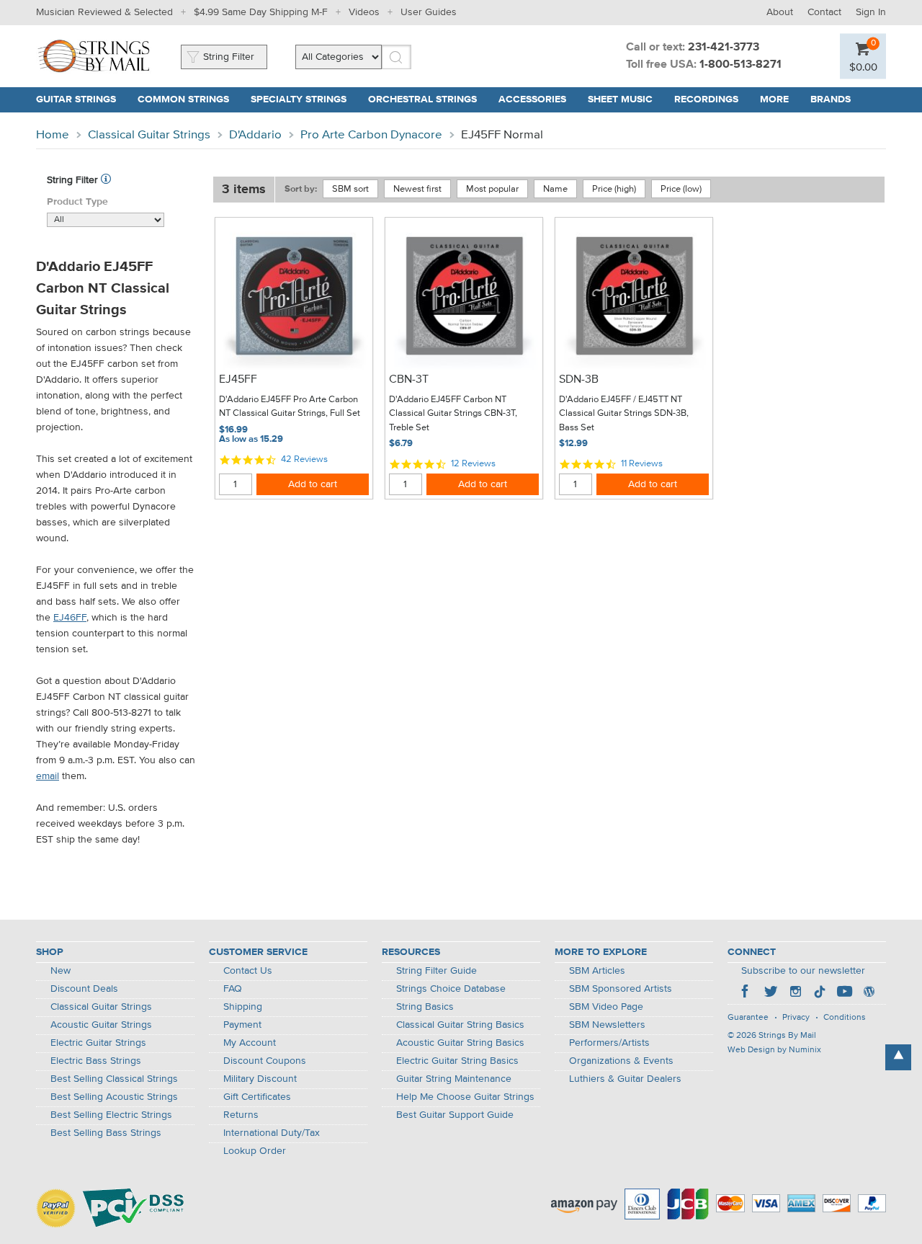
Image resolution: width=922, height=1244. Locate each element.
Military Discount (260, 1079)
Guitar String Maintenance (453, 1079)
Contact (824, 12)
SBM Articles (597, 971)
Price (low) (681, 189)
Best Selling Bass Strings (105, 1133)
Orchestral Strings (422, 99)
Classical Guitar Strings (149, 135)
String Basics (425, 1007)
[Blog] (869, 993)
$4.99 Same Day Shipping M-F (261, 12)
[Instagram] (795, 993)
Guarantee (748, 1017)
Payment (242, 1025)
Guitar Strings (76, 99)
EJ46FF (69, 618)
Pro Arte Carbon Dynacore (371, 135)
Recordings (706, 99)
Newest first (417, 189)
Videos (364, 12)
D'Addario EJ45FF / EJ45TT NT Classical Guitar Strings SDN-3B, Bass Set (624, 413)
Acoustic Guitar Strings (101, 1025)
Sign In (871, 12)
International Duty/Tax (271, 1133)
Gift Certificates (257, 1097)
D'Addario (255, 135)
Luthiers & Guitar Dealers (625, 1079)
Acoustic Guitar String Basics (460, 1043)
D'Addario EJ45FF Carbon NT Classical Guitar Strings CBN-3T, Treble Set (453, 413)
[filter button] (106, 180)
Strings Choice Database (451, 989)
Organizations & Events (621, 1061)
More (774, 99)
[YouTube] (844, 993)
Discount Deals (84, 989)
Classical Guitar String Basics (460, 1025)
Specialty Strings (298, 99)
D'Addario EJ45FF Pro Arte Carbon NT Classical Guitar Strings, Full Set (289, 407)
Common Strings (183, 99)
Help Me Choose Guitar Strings (465, 1097)
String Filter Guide (436, 971)
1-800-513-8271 (740, 65)
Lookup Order (254, 1151)
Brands (830, 99)
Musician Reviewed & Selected (104, 12)
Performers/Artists (609, 1043)
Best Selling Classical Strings (114, 1079)
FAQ (232, 989)
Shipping (242, 1007)
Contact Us (247, 971)
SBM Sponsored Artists (620, 989)
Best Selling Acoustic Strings (114, 1097)
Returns (241, 1115)
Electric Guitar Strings (98, 1043)
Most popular (492, 189)
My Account (249, 1043)
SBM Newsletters (607, 1025)
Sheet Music (620, 99)
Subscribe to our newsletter (803, 971)
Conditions (844, 1017)
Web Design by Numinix (774, 1050)
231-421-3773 (723, 47)
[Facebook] (746, 993)
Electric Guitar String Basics (457, 1061)
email (47, 776)
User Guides (428, 12)
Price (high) (614, 189)
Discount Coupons (264, 1061)
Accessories (532, 99)
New (60, 971)
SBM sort (350, 189)
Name (555, 189)
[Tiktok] (820, 993)
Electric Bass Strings (95, 1061)
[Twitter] (771, 993)
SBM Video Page (606, 1007)
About (779, 12)
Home (52, 135)
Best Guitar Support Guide (455, 1115)
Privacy (796, 1017)
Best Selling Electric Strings (111, 1115)
